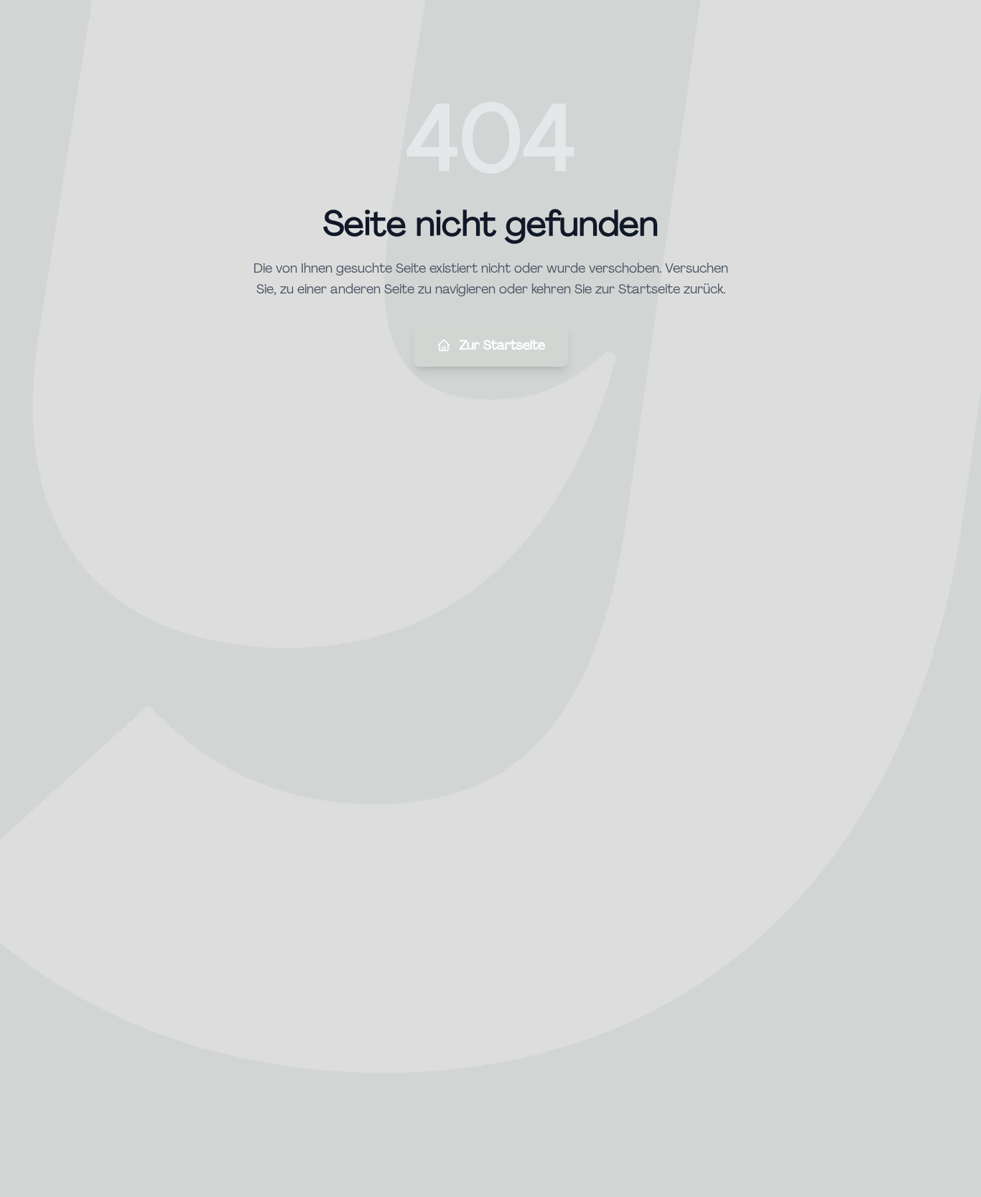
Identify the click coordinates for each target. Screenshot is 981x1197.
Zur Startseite (502, 345)
